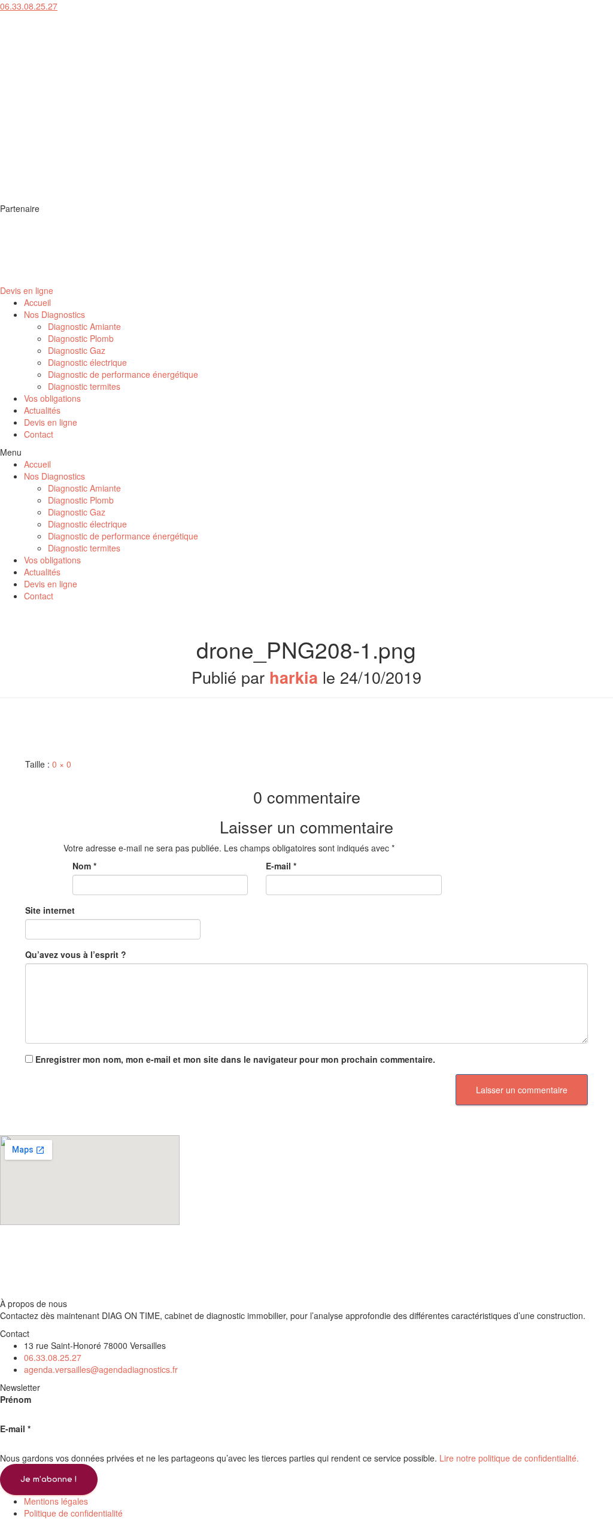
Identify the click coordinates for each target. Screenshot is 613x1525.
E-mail (281, 866)
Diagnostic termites (84, 386)
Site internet (50, 910)
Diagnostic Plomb (81, 338)
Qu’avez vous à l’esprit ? (75, 954)
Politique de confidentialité (73, 1513)
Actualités (42, 410)
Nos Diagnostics (54, 314)
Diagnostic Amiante (84, 326)
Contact (38, 434)
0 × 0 (61, 764)
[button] (28, 6)
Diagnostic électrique (87, 362)
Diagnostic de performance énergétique (123, 374)
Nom (84, 866)
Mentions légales (56, 1501)
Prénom (15, 1399)
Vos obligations (52, 398)
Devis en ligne (50, 422)
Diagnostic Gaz (76, 350)
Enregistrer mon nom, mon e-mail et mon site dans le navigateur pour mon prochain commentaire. (235, 1059)
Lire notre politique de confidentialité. (509, 1458)
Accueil (37, 302)
